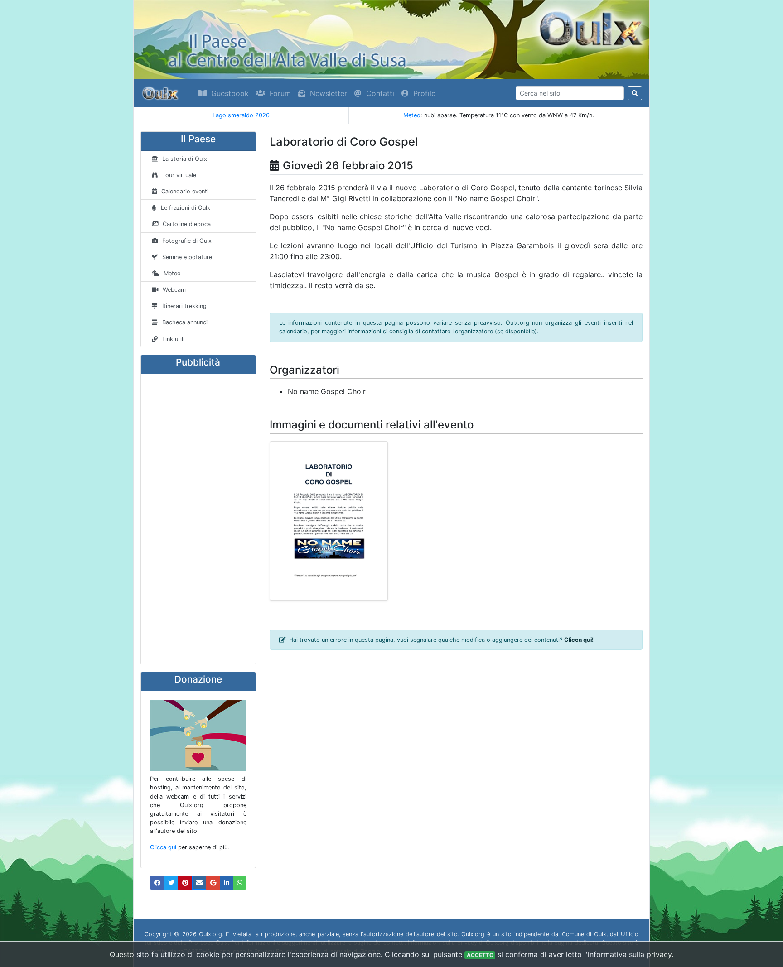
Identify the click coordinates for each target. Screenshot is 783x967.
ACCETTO (480, 955)
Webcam (174, 289)
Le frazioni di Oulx (185, 207)
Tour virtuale (179, 175)
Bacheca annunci (185, 322)
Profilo (424, 93)
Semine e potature (187, 257)
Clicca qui (163, 847)
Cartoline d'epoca (187, 224)
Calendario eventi (184, 191)
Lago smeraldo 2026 (147, 115)
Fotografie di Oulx (187, 240)
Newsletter (328, 93)
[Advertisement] (198, 519)
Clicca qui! (579, 639)
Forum (280, 93)
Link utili (173, 339)
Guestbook (230, 93)
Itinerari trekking (184, 306)
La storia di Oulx (184, 158)
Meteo (411, 115)
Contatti (380, 93)
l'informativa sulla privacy (628, 954)
